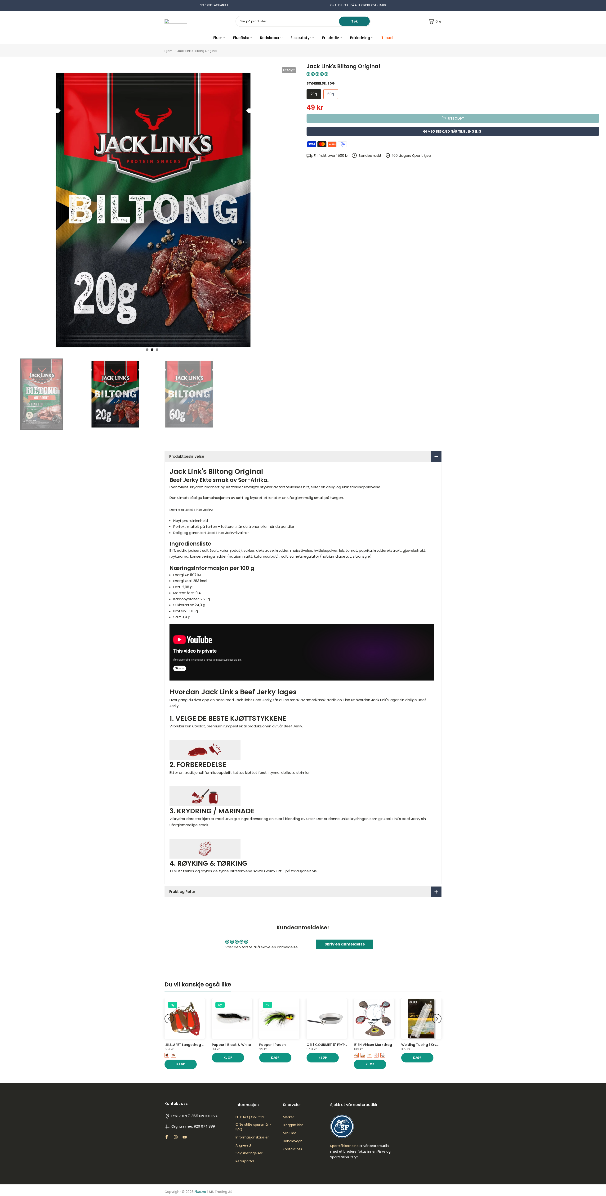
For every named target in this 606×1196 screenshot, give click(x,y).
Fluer (217, 37)
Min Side (289, 1133)
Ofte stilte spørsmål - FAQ (253, 1127)
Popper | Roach (272, 1044)
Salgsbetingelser (249, 1153)
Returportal (245, 1161)
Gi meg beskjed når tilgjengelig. (452, 131)
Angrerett (243, 1145)
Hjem (169, 50)
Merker (288, 1117)
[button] (317, 74)
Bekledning (360, 37)
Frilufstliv (330, 37)
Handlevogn (293, 1141)
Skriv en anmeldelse (345, 944)
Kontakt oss (292, 1149)
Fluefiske (241, 37)
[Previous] (169, 1018)
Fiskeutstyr (301, 37)
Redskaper (270, 37)
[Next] (436, 1018)
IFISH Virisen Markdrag (373, 1044)
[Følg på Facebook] (167, 1137)
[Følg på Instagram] (176, 1137)
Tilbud (387, 37)
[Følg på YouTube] (185, 1137)
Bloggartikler (293, 1125)
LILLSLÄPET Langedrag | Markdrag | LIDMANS (201, 1044)
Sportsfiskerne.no (344, 1146)
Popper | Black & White (231, 1044)
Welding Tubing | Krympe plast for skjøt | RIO (439, 1044)
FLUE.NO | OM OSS (250, 1117)
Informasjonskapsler (252, 1137)
